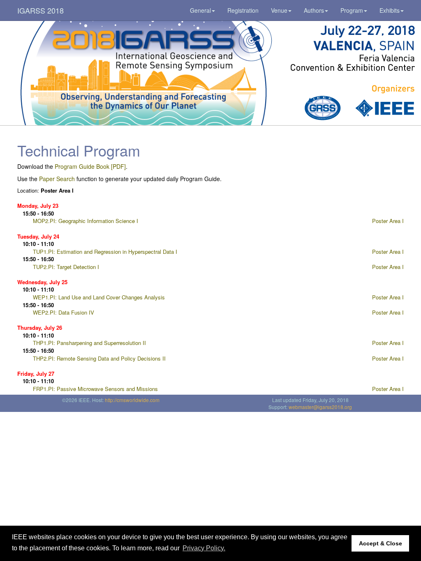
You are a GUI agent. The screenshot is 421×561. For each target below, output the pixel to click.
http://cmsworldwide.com (132, 399)
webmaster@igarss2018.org (320, 406)
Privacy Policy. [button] (204, 548)
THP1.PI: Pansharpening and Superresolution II (89, 343)
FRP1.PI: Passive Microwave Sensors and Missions (95, 389)
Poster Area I (388, 221)
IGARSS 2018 (40, 10)
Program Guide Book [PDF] (90, 166)
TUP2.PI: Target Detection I (66, 267)
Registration (243, 10)
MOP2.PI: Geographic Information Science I (85, 221)
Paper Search (57, 179)
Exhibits (389, 10)
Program (351, 10)
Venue (279, 10)
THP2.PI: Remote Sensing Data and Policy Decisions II (99, 358)
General (200, 10)
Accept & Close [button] (380, 543)
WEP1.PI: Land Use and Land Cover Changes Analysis (99, 297)
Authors (314, 10)
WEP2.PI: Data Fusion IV (63, 312)
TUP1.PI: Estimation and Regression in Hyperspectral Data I (105, 251)
